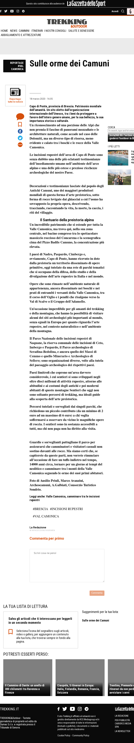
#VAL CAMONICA (46, 516)
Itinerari (37, 30)
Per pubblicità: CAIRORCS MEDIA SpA (123, 723)
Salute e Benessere (81, 30)
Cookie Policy (64, 735)
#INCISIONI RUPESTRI (66, 509)
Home (4, 30)
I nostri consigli (55, 30)
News (13, 30)
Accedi (115, 11)
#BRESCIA (40, 509)
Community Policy (80, 735)
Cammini (24, 30)
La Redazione (122, 716)
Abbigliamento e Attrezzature (21, 35)
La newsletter (122, 731)
